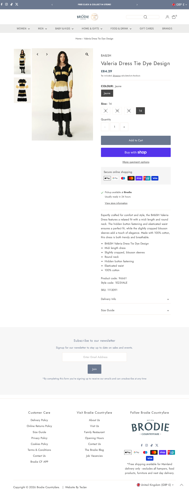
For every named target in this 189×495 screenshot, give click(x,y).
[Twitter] (16, 4)
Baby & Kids (63, 28)
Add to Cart (136, 140)
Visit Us (94, 426)
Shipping (117, 75)
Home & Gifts (91, 28)
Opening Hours (94, 438)
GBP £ (180, 4)
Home (78, 38)
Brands (167, 28)
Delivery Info (108, 299)
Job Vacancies (94, 456)
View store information (116, 203)
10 (119, 111)
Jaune (107, 93)
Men (41, 28)
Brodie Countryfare (48, 487)
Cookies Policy (39, 444)
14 (140, 111)
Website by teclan (76, 487)
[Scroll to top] (181, 485)
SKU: (103, 290)
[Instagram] (6, 4)
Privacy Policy (39, 438)
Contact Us (39, 456)
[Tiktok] (11, 4)
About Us (94, 420)
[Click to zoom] (87, 54)
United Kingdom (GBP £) (156, 485)
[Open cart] (174, 17)
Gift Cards (147, 28)
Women (22, 28)
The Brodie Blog (94, 450)
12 (130, 111)
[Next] (137, 5)
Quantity (106, 119)
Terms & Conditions (39, 450)
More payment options (136, 162)
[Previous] (52, 5)
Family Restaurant (94, 432)
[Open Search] (142, 17)
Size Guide (107, 310)
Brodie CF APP (39, 462)
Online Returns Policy (39, 426)
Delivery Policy (39, 420)
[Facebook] (1, 4)
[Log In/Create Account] (167, 17)
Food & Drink (120, 28)
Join (94, 369)
